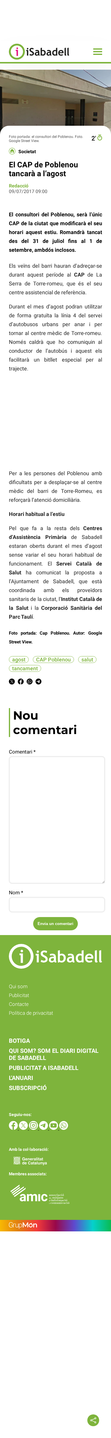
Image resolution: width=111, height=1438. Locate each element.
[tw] (24, 1128)
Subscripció (28, 1087)
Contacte (19, 1004)
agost (18, 659)
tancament (25, 668)
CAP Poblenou (53, 659)
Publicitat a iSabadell (43, 1067)
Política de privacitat (31, 1013)
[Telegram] (44, 1128)
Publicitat (19, 995)
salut (87, 659)
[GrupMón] (55, 1225)
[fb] (14, 1128)
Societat (27, 151)
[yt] (54, 1128)
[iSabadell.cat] (34, 60)
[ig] (34, 1128)
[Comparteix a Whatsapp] (30, 682)
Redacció (18, 186)
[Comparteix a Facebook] (21, 682)
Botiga (19, 1040)
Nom (16, 893)
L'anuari (21, 1077)
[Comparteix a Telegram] (38, 682)
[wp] (63, 1128)
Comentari (22, 752)
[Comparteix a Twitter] (12, 682)
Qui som (18, 986)
